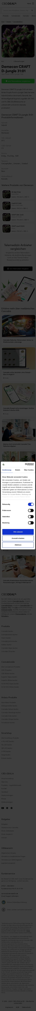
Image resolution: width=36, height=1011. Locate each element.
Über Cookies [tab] (29, 470)
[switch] (31, 510)
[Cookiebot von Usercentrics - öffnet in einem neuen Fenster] (25, 464)
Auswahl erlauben (18, 538)
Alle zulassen (18, 532)
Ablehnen (18, 545)
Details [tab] (17, 470)
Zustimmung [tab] (6, 470)
